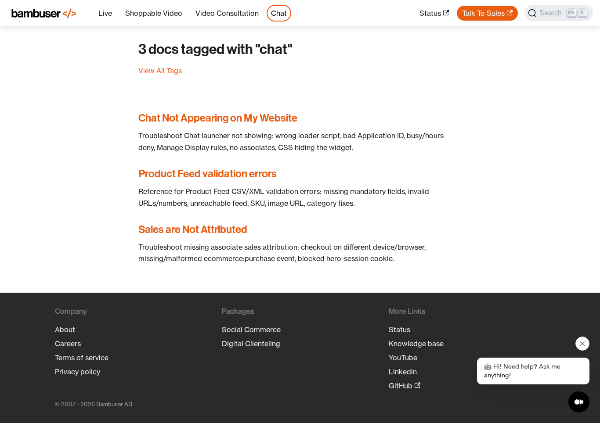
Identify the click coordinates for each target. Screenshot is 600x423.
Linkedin (403, 371)
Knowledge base (416, 343)
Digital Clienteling (251, 343)
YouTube (403, 357)
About (65, 329)
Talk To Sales (483, 13)
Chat (279, 13)
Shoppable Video (153, 13)
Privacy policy (77, 371)
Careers (68, 343)
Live (105, 13)
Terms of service (81, 357)
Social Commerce (251, 329)
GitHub (400, 385)
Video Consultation (227, 13)
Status (430, 13)
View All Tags (160, 70)
